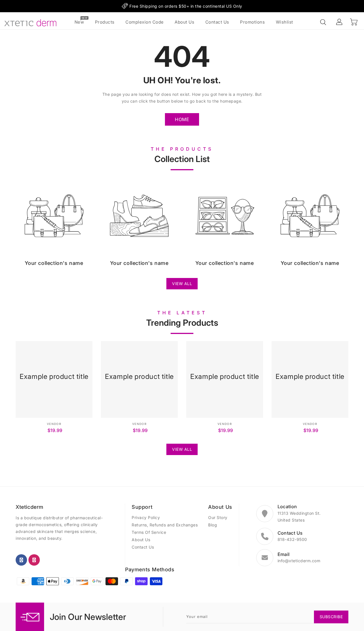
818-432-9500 (292, 539)
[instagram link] (34, 560)
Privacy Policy (146, 517)
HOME (182, 119)
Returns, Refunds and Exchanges (165, 524)
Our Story (218, 517)
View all (182, 283)
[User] (339, 22)
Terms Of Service (149, 532)
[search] (323, 22)
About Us (141, 539)
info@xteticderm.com (299, 560)
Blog (212, 524)
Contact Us (143, 547)
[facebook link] (21, 560)
